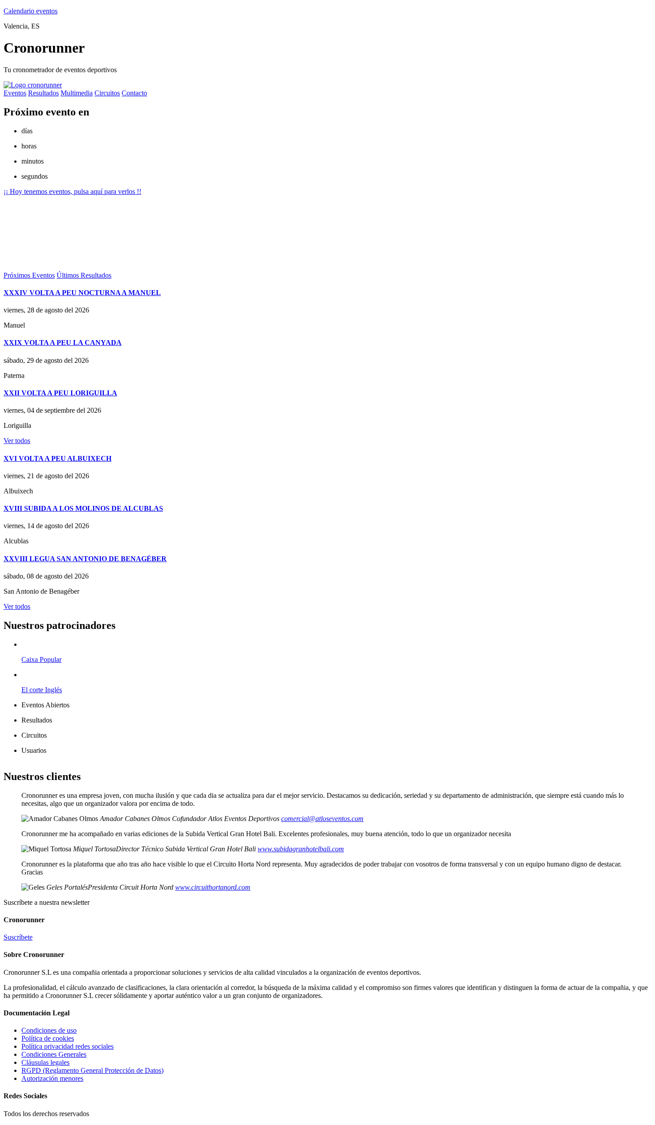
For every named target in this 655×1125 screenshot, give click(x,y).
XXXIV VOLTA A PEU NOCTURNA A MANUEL (82, 292)
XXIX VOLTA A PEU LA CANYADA (63, 342)
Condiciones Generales (53, 1054)
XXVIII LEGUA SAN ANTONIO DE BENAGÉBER (85, 558)
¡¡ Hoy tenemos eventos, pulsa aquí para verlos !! (72, 191)
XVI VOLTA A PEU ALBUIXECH (57, 458)
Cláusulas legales (45, 1062)
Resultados (43, 93)
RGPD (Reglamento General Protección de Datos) (92, 1070)
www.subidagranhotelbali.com (301, 849)
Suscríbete (18, 937)
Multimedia (77, 93)
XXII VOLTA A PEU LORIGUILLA (60, 393)
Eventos (15, 93)
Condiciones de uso (49, 1030)
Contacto (134, 93)
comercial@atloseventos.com (322, 818)
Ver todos (17, 440)
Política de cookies (47, 1038)
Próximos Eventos (29, 275)
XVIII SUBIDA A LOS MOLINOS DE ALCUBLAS (83, 508)
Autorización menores (52, 1078)
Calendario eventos (30, 11)
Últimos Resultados (84, 275)
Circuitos (107, 93)
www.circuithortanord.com (212, 887)
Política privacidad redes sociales (67, 1046)
